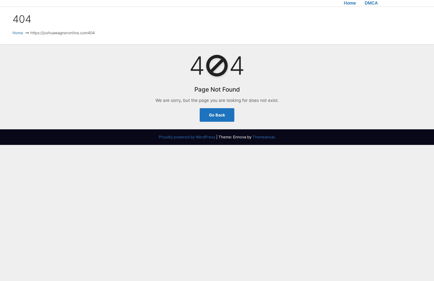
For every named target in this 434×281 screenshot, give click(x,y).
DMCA (371, 3)
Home (350, 3)
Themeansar (263, 137)
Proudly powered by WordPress (187, 137)
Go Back (217, 114)
